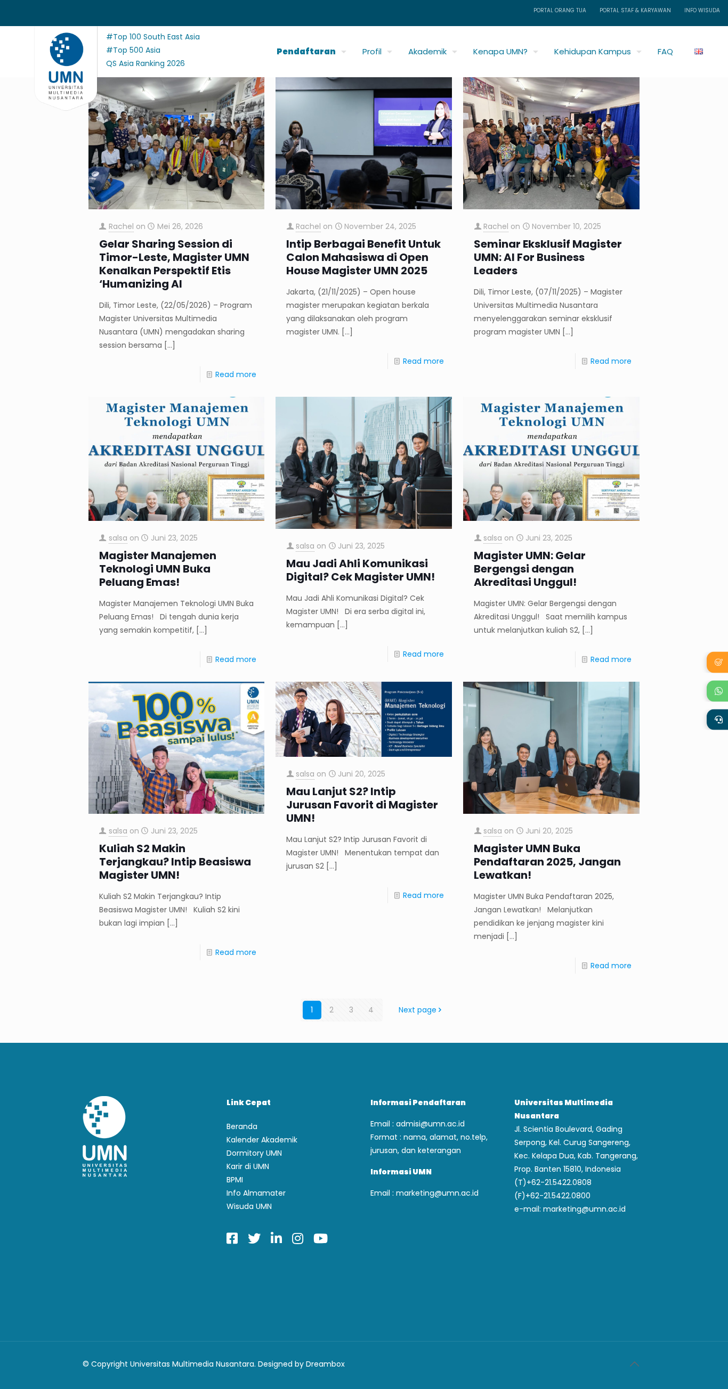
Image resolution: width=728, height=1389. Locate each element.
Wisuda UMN (249, 1206)
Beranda (242, 1126)
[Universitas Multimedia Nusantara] (56, 48)
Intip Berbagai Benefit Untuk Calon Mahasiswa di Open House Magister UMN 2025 (363, 257)
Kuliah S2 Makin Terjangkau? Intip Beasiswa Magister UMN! (175, 862)
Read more (235, 374)
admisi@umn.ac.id (430, 1123)
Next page (417, 1009)
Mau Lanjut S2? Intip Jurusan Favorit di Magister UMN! (362, 805)
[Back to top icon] (634, 1364)
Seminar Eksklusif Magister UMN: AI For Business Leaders (548, 257)
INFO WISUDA (702, 10)
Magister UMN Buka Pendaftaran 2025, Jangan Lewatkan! (547, 862)
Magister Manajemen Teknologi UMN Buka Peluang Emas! (157, 569)
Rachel (121, 226)
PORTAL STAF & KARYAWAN (635, 10)
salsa (118, 538)
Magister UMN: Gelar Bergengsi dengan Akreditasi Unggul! (530, 569)
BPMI (235, 1179)
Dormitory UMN (254, 1153)
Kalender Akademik (262, 1139)
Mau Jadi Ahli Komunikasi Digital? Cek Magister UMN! (360, 570)
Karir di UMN (248, 1166)
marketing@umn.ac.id (437, 1193)
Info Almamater (256, 1193)
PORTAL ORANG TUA (559, 10)
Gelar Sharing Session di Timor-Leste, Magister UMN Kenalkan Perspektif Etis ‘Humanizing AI (174, 264)
